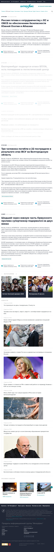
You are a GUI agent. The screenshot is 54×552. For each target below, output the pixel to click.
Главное (3, 11)
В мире (12, 11)
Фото (46, 11)
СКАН (25, 529)
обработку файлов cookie (17, 516)
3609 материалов (24, 497)
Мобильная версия (5, 1)
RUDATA (25, 530)
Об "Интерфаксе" (15, 1)
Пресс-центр (21, 505)
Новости (38, 11)
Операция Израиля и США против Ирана (26, 494)
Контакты (3, 505)
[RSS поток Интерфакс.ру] (31, 536)
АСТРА (3, 534)
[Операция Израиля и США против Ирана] (27, 491)
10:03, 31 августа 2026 (12, 145)
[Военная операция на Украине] (10, 491)
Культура (26, 11)
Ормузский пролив (6, 259)
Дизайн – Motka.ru (41, 543)
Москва (30, 11)
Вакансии (28, 505)
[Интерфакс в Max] (33, 536)
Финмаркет (39, 1)
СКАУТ (3, 532)
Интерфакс (27, 6)
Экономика (17, 11)
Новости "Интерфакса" (28, 528)
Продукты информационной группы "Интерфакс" (22, 523)
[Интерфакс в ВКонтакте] (29, 536)
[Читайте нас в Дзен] (25, 536)
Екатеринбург (5, 96)
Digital (34, 11)
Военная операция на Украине (9, 493)
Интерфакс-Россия (31, 1)
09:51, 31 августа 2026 (10, 214)
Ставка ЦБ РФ (41, 493)
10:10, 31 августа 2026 (11, 62)
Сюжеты (43, 11)
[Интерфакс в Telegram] (27, 536)
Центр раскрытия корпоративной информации (30, 533)
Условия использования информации (26, 543)
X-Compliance (4, 530)
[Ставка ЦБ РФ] (44, 491)
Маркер (3, 533)
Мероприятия (46, 505)
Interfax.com (23, 1)
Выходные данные (23, 545)
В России (8, 11)
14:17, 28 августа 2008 (11, 16)
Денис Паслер (13, 96)
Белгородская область (7, 196)
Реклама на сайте (36, 505)
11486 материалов (7, 496)
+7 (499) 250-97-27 (9, 519)
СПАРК (3, 529)
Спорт (21, 11)
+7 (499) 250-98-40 (39, 518)
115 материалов (40, 495)
